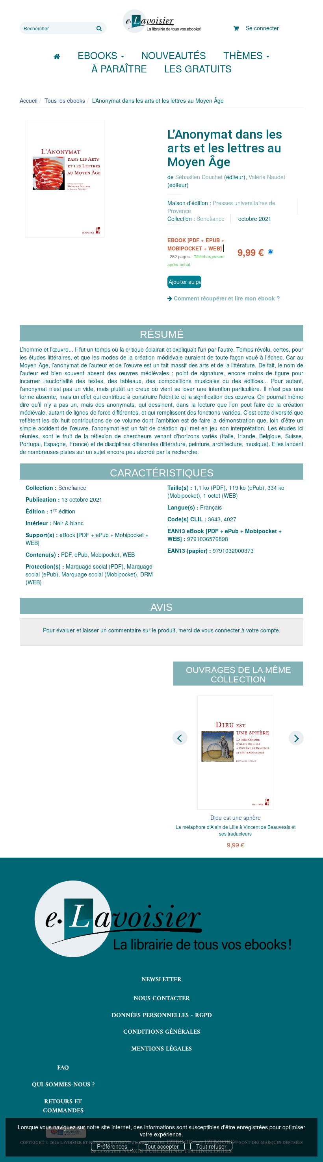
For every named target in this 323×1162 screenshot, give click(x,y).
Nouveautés (173, 55)
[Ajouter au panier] (184, 282)
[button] (65, 179)
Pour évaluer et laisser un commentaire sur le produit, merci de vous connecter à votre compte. (161, 630)
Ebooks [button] (99, 55)
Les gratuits (198, 68)
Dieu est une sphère (235, 817)
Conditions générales (161, 1032)
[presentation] (180, 737)
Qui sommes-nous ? (63, 1084)
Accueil (28, 100)
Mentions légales (161, 1049)
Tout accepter (162, 1146)
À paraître (119, 68)
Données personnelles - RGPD (161, 1015)
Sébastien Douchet (199, 177)
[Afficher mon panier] (236, 28)
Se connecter (262, 28)
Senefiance (211, 218)
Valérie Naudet (267, 177)
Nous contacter (162, 998)
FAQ (63, 1067)
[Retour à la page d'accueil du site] (161, 21)
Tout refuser (211, 1146)
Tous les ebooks (65, 100)
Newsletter (161, 979)
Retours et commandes (63, 1106)
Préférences (112, 1146)
